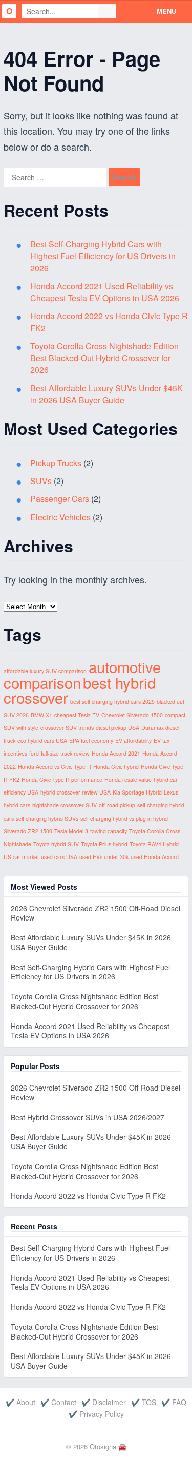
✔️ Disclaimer (103, 1402)
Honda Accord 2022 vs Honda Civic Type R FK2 (88, 1195)
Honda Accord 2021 (116, 753)
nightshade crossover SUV (64, 805)
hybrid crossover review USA (75, 792)
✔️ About (20, 1402)
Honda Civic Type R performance (62, 779)
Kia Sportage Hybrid (137, 792)
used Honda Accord (155, 857)
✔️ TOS (143, 1402)
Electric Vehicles (60, 517)
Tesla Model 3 (71, 831)
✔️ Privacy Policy (96, 1414)
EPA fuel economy (91, 740)
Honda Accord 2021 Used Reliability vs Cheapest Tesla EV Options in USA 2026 (104, 292)
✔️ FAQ (173, 1402)
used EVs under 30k (104, 857)
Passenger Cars (59, 499)
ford (34, 753)
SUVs (41, 481)
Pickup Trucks (55, 463)
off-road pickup (117, 805)
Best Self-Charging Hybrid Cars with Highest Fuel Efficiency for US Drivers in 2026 (103, 256)
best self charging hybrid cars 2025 (112, 701)
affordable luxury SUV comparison (45, 671)
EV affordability (133, 740)
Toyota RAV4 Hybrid (154, 844)
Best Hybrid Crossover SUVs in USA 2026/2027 (87, 1117)
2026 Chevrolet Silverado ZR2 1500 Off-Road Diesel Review (95, 913)
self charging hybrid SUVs (47, 818)
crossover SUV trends (67, 727)
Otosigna (103, 1446)
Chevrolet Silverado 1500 (132, 715)
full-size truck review (65, 753)
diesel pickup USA (117, 727)
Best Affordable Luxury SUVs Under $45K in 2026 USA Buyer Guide (106, 394)
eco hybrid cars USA (42, 740)
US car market (21, 857)
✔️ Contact (58, 1402)
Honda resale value (128, 779)
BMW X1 (41, 715)
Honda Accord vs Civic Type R (54, 766)
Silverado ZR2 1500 (28, 831)
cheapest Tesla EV (76, 715)
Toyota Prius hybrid (104, 844)
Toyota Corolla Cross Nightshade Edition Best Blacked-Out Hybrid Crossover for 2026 (104, 358)
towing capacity (108, 831)
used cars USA (59, 857)
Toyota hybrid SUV (56, 844)
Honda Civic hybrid (116, 766)
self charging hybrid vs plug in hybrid (124, 818)
